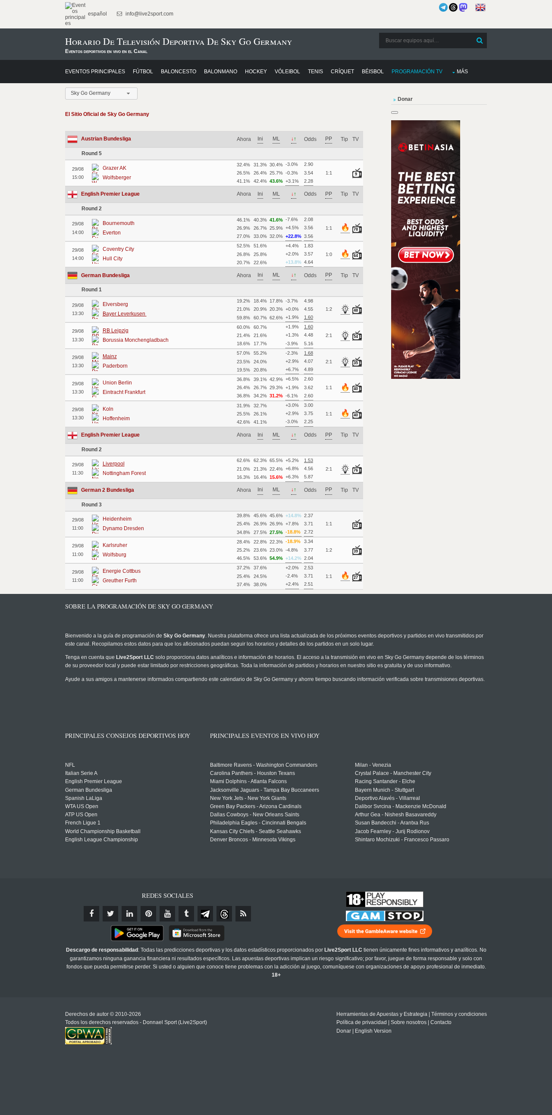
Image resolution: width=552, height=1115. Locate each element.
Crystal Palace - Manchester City (393, 773)
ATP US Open (81, 815)
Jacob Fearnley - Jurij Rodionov (392, 831)
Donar (343, 1031)
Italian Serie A (81, 773)
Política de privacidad (361, 1022)
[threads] (224, 913)
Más (462, 72)
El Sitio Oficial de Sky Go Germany (107, 114)
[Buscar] (479, 40)
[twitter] (110, 913)
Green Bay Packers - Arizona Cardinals (255, 806)
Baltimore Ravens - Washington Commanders (263, 765)
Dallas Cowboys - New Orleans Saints (254, 815)
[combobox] (101, 93)
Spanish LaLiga (83, 798)
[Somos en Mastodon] (463, 7)
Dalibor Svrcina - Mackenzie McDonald (400, 806)
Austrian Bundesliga (106, 139)
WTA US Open (81, 806)
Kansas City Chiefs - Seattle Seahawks (255, 831)
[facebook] (91, 913)
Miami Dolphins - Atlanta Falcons (248, 781)
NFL (70, 765)
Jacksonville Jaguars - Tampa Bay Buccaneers (264, 790)
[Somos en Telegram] (443, 7)
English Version (373, 1031)
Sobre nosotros (409, 1022)
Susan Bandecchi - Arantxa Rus (392, 823)
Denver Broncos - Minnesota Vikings (252, 840)
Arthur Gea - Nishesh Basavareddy (395, 815)
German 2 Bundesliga (107, 490)
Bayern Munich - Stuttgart (384, 790)
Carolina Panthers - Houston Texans (252, 773)
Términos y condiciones (459, 1014)
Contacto (441, 1022)
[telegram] (205, 913)
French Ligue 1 (82, 823)
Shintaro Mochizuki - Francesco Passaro (402, 840)
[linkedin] (129, 913)
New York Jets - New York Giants (248, 798)
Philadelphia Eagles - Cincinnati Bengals (258, 823)
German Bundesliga (105, 275)
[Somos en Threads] (453, 7)
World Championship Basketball (103, 831)
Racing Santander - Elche (385, 781)
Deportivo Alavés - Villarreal (387, 798)
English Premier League (110, 194)
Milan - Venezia (373, 765)
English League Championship (101, 840)
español (97, 14)
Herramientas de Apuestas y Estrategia (381, 1014)
